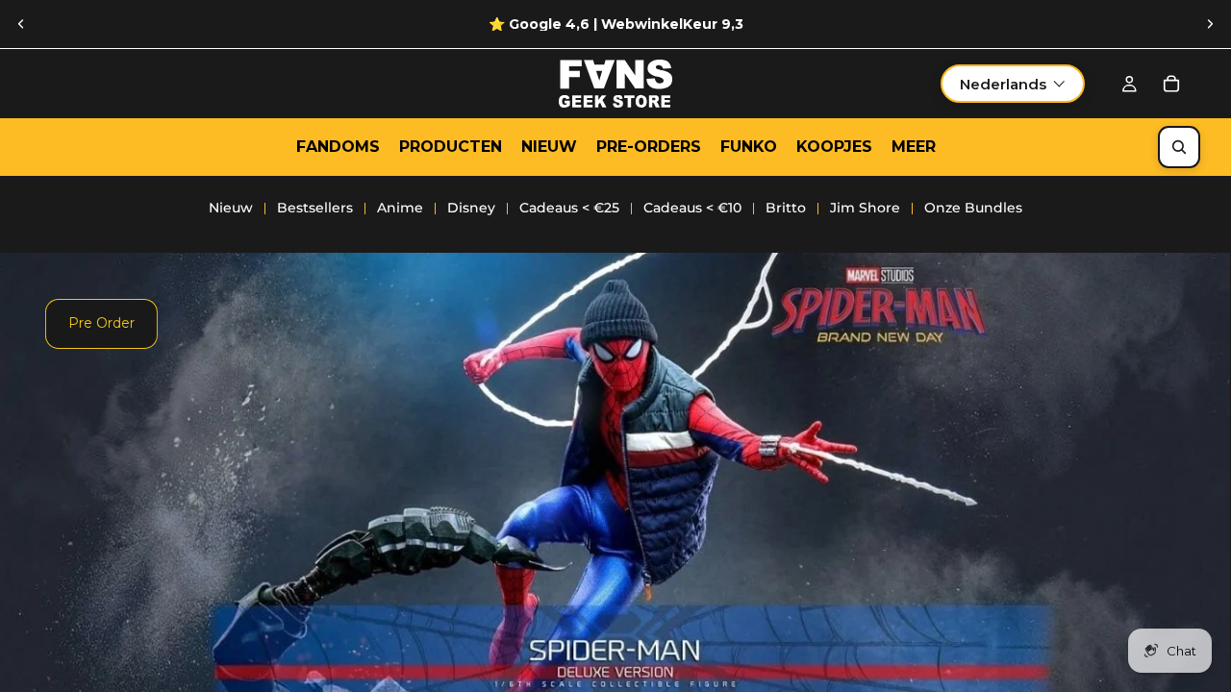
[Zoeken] (1179, 147)
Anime (400, 207)
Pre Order (101, 323)
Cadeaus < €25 (569, 207)
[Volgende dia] (1210, 24)
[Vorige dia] (21, 24)
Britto (786, 207)
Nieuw (231, 207)
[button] (1013, 83)
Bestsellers (315, 207)
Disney (471, 207)
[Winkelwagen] (1171, 83)
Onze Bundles (973, 207)
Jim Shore (865, 207)
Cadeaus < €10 (692, 207)
